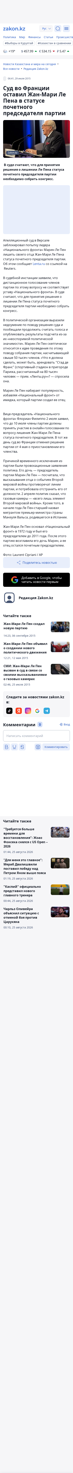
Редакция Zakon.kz (36, 69)
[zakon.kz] (14, 29)
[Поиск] (57, 28)
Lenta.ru (39, 264)
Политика (9, 37)
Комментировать (56, 747)
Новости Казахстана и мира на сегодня (29, 64)
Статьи (48, 37)
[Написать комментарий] (36, 735)
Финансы (34, 37)
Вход (67, 724)
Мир (22, 37)
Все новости (11, 69)
